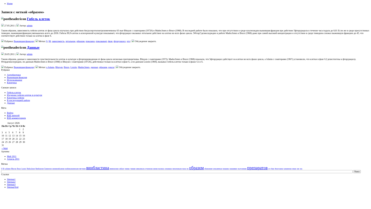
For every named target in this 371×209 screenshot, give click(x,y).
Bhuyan (59, 67)
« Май (5, 148)
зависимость (58, 41)
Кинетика (12, 82)
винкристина (114, 168)
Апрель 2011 (13, 159)
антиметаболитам (58, 168)
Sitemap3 (11, 184)
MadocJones (83, 67)
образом (80, 41)
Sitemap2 (11, 182)
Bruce (66, 67)
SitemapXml (12, 187)
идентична (149, 168)
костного (161, 168)
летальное (70, 41)
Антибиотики (14, 75)
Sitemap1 (11, 179)
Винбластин (40, 168)
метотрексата (177, 168)
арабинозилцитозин (72, 168)
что (128, 41)
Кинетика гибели (15, 98)
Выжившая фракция (24, 41)
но (188, 168)
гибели (121, 168)
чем (298, 168)
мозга (184, 168)
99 (50, 41)
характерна (288, 168)
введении (82, 168)
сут (269, 168)
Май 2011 (11, 156)
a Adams (50, 67)
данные (94, 67)
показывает (101, 41)
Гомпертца (48, 168)
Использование (14, 80)
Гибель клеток (38, 19)
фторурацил (120, 41)
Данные (33, 47)
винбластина (97, 167)
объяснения (208, 168)
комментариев (16, 118)
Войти (10, 113)
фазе (110, 41)
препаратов (257, 167)
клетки (155, 168)
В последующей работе (18, 100)
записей (13, 115)
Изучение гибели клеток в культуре (24, 95)
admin (29, 25)
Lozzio (73, 67)
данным (133, 168)
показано (90, 41)
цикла (111, 67)
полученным (242, 168)
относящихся (217, 168)
